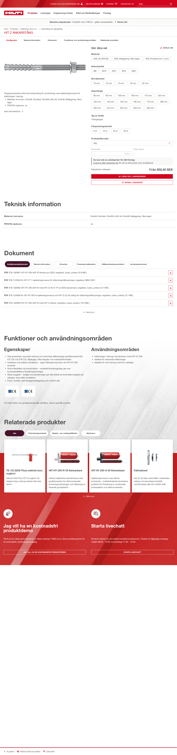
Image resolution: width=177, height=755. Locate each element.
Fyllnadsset (140, 470)
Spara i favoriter (134, 182)
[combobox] (155, 4)
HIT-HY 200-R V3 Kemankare (65, 470)
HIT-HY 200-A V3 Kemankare (108, 470)
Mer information (12, 111)
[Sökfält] (171, 4)
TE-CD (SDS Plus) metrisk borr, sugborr (24, 472)
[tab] (11, 40)
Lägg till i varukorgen (134, 176)
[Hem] (13, 13)
